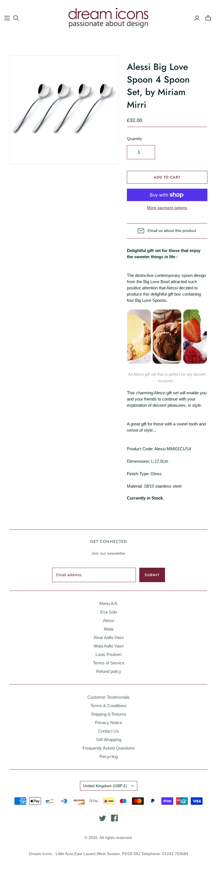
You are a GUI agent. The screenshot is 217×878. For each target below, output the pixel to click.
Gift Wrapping (108, 739)
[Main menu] (7, 18)
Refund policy (108, 671)
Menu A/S (108, 603)
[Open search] (16, 18)
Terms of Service (108, 662)
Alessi (108, 620)
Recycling (108, 756)
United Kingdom (105, 786)
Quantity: (135, 138)
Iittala (108, 629)
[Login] (197, 18)
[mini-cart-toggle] (208, 18)
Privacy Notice (108, 722)
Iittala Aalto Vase (109, 646)
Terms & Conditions (108, 705)
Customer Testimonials (108, 697)
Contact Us (108, 731)
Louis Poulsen (108, 654)
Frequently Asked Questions (109, 748)
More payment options (167, 207)
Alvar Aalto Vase (109, 637)
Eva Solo (108, 612)
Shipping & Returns (108, 714)
